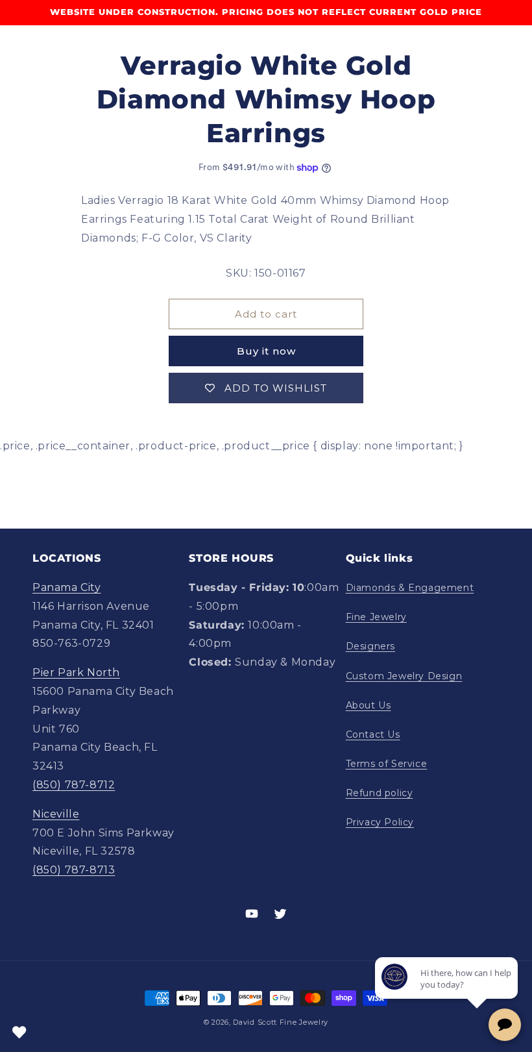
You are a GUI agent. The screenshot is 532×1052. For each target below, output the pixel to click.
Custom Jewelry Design (404, 676)
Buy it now (266, 351)
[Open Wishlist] (19, 1033)
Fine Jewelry (376, 617)
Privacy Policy (380, 822)
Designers (370, 646)
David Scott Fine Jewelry (280, 1022)
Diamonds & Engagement (410, 588)
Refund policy (379, 793)
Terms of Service (387, 764)
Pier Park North (76, 672)
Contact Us (373, 734)
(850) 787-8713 (73, 870)
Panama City (66, 587)
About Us (368, 705)
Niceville (55, 814)
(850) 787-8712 (73, 785)
